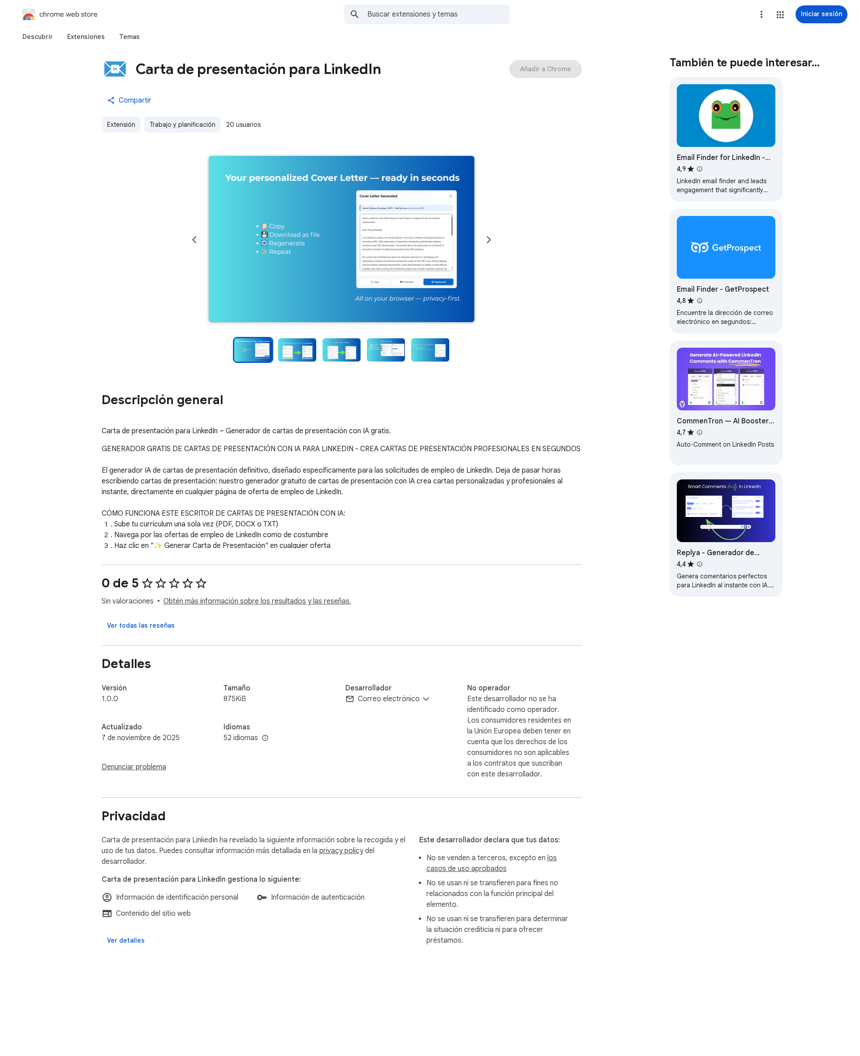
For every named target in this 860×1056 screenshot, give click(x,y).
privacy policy (341, 850)
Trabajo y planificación (182, 125)
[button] (780, 15)
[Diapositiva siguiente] (489, 240)
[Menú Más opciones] (761, 14)
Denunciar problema (134, 767)
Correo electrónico (389, 698)
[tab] (37, 37)
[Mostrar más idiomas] (265, 738)
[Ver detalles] (126, 940)
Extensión (121, 125)
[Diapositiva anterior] (194, 240)
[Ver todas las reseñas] (141, 625)
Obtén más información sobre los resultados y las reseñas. (257, 601)
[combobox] (438, 14)
